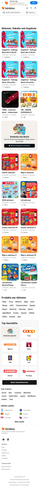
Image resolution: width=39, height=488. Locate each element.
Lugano (22, 396)
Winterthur (27, 393)
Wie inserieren (6, 467)
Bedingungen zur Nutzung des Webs (19, 482)
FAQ (3, 447)
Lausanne (17, 393)
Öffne (34, 3)
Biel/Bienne (32, 396)
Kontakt (4, 450)
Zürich (4, 393)
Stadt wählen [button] (33, 13)
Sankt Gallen (13, 396)
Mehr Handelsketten (19, 382)
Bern (10, 393)
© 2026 (19, 477)
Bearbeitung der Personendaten (19, 485)
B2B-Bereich (6, 469)
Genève (4, 399)
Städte (4, 456)
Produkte (5, 458)
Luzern (4, 396)
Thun (11, 399)
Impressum (5, 453)
